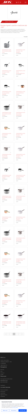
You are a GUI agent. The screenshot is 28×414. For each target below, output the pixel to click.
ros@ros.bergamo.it (4, 365)
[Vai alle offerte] (16, 2)
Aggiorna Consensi (4, 394)
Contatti (2, 374)
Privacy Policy (3, 391)
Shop (1, 371)
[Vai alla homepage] (7, 2)
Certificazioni (3, 385)
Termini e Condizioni (4, 389)
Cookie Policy (3, 393)
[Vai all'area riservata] (20, 2)
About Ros (2, 369)
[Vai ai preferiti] (18, 2)
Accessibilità (3, 396)
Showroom (2, 372)
